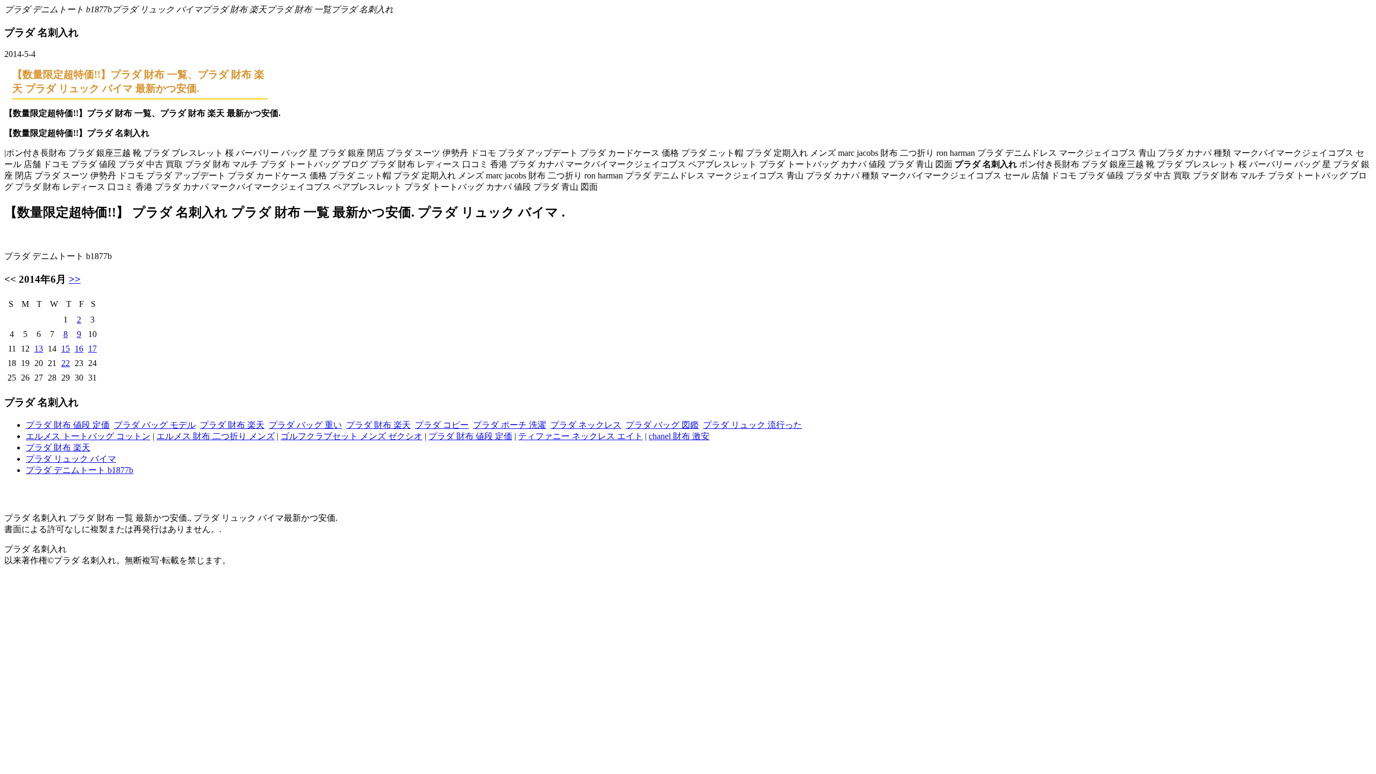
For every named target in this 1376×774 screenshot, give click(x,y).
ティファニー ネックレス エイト (580, 436)
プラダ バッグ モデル (155, 424)
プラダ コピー (442, 424)
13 (38, 348)
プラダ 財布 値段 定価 (68, 424)
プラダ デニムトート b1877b (79, 470)
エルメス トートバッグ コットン (88, 436)
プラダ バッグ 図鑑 (662, 424)
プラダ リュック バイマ (71, 458)
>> (75, 279)
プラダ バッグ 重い (305, 424)
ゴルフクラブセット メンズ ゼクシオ (351, 436)
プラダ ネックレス (585, 424)
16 (79, 348)
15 (65, 348)
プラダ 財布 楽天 (232, 424)
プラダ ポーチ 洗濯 (509, 424)
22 (65, 363)
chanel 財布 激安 (679, 436)
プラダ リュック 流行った (752, 424)
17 (92, 348)
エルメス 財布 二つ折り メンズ (215, 436)
